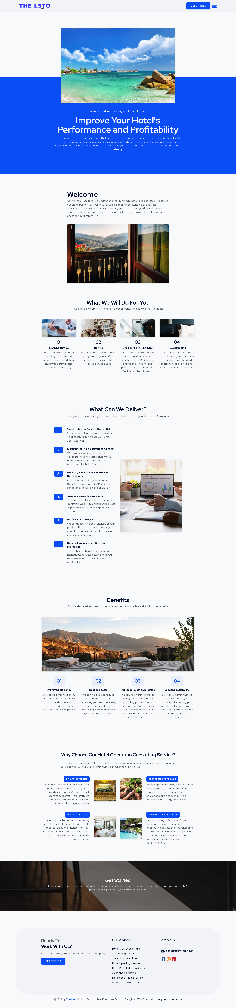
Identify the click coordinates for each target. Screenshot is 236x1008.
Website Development (125, 982)
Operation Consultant (125, 958)
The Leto (71, 999)
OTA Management (123, 953)
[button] (176, 951)
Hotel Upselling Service (126, 963)
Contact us (176, 999)
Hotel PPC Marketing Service (129, 968)
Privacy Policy (162, 999)
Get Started (198, 5)
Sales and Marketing (124, 972)
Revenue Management (126, 948)
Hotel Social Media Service (127, 977)
